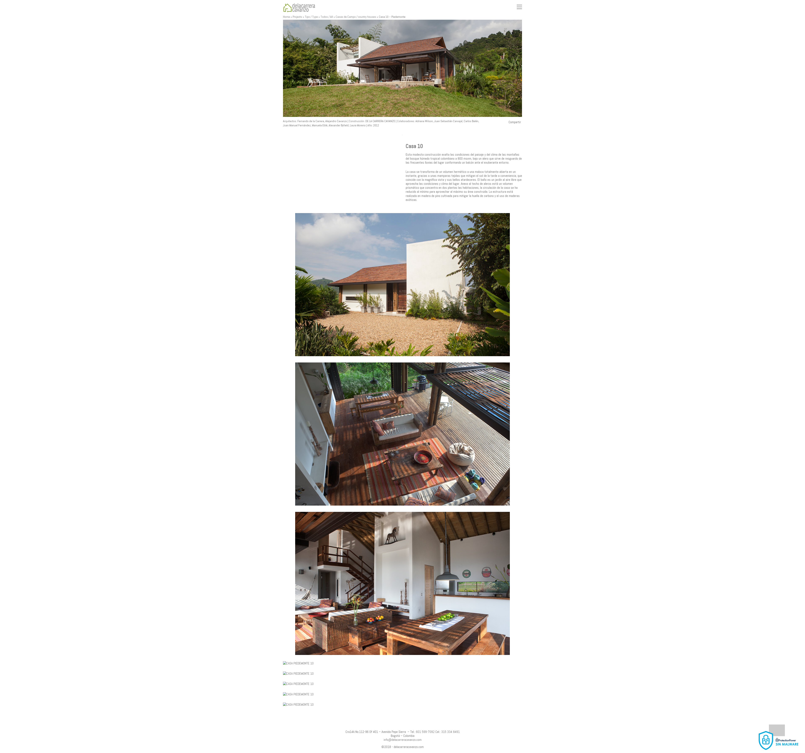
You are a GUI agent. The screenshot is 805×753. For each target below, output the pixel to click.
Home (286, 17)
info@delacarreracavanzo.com (403, 739)
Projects (297, 17)
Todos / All (327, 17)
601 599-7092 (425, 732)
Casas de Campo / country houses (356, 17)
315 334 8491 (450, 732)
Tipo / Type (311, 17)
